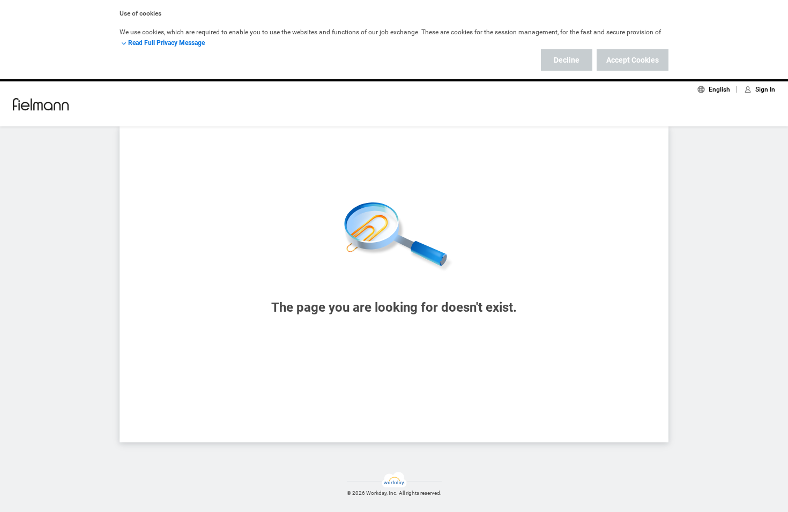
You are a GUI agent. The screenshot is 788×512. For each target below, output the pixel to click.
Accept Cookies (632, 60)
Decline (566, 60)
